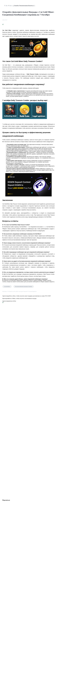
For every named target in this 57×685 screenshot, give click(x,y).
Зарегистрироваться (7, 424)
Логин (2, 424)
